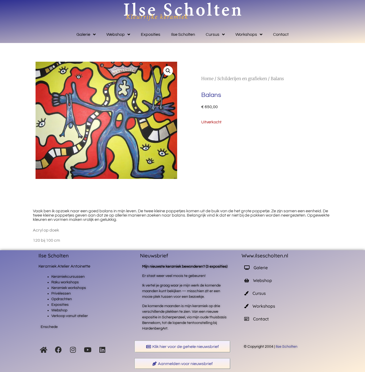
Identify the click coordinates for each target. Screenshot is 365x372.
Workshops (246, 34)
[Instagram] (73, 349)
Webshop (115, 34)
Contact (281, 34)
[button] (168, 71)
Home (207, 78)
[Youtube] (87, 349)
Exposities (150, 34)
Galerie (83, 34)
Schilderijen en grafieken (242, 78)
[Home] (43, 349)
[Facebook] (58, 349)
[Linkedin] (102, 349)
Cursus (212, 34)
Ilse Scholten (183, 34)
